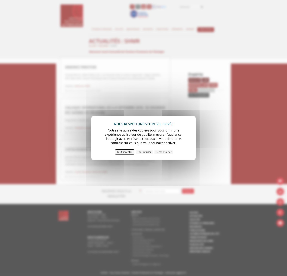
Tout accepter (124, 152)
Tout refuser (144, 152)
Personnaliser (164, 152)
